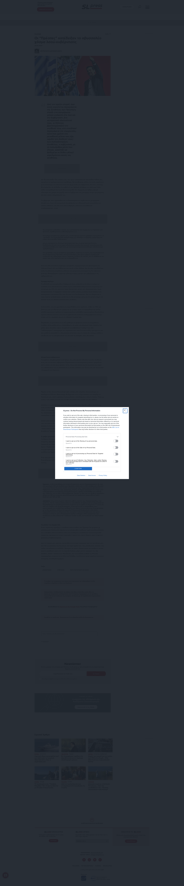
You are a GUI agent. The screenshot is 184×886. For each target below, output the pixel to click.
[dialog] (92, 443)
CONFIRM (78, 468)
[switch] (115, 441)
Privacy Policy (103, 475)
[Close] (125, 411)
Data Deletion (81, 475)
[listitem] (92, 437)
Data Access (92, 475)
